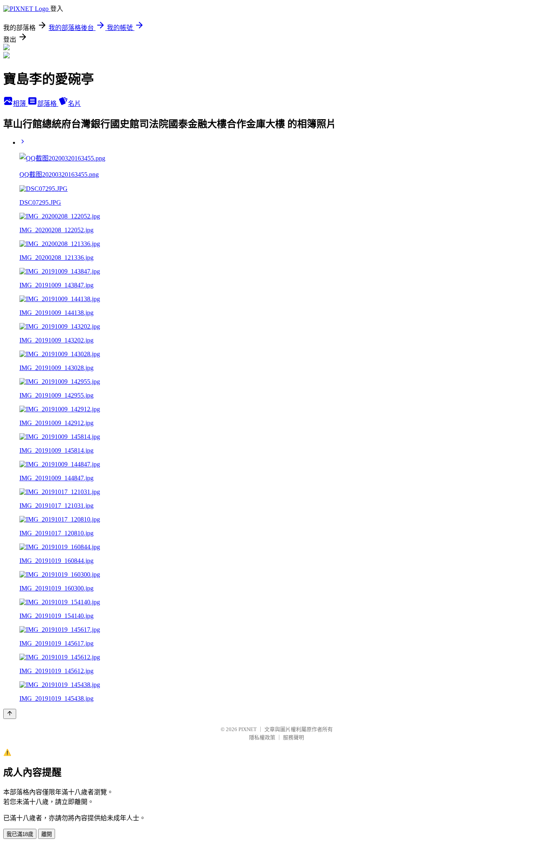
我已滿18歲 (19, 834)
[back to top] (9, 714)
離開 (46, 834)
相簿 (20, 103)
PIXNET (247, 729)
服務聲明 (293, 737)
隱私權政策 (262, 737)
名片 (74, 103)
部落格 (47, 103)
